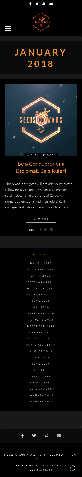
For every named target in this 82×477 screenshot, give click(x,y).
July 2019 (41, 357)
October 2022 (41, 269)
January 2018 (41, 401)
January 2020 (41, 320)
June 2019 (41, 364)
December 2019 (41, 326)
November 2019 (41, 332)
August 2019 (41, 351)
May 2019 (41, 370)
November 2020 (41, 294)
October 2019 (41, 338)
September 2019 (41, 345)
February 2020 (41, 313)
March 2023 (41, 263)
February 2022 (41, 282)
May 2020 (41, 307)
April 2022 (41, 276)
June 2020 (41, 301)
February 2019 (41, 389)
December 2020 (41, 288)
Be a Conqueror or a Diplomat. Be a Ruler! (41, 167)
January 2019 (41, 395)
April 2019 (41, 376)
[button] (8, 29)
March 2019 (41, 382)
